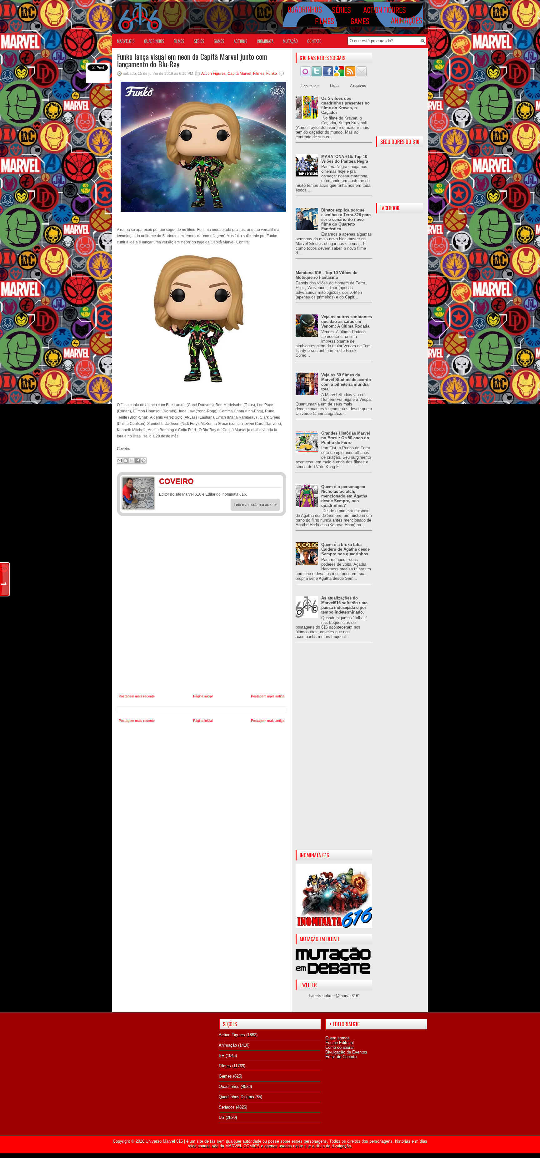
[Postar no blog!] (125, 460)
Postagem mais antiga (267, 696)
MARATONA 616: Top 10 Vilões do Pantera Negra (344, 159)
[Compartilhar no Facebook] (137, 460)
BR (221, 1055)
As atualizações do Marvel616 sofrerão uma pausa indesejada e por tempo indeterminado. (344, 605)
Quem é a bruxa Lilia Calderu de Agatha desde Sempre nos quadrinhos (345, 549)
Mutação (290, 41)
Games (225, 1076)
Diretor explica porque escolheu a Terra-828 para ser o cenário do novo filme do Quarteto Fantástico (346, 219)
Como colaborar (339, 1047)
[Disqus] (201, 605)
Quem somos (337, 1038)
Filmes (258, 73)
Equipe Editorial (339, 1042)
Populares (310, 86)
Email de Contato (341, 1056)
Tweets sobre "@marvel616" (334, 995)
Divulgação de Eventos (346, 1052)
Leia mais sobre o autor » (255, 504)
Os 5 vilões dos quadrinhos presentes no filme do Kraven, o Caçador (345, 105)
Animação (228, 1045)
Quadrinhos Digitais (236, 1096)
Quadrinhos (229, 1086)
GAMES (219, 41)
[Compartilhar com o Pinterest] (143, 460)
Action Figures (213, 73)
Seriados (227, 1107)
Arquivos (358, 86)
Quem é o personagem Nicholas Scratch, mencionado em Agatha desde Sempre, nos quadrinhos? (344, 496)
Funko (271, 73)
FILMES (179, 41)
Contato (314, 41)
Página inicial (202, 696)
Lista (334, 86)
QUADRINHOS (154, 41)
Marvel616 (126, 41)
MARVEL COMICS (242, 1146)
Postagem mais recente (137, 696)
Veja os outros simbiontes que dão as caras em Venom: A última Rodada (346, 321)
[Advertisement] (334, 751)
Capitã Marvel (239, 73)
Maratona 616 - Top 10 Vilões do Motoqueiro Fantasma (327, 275)
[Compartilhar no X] (131, 460)
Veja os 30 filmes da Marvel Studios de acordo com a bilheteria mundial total (346, 382)
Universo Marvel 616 (164, 1141)
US (221, 1117)
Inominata (265, 41)
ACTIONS (241, 41)
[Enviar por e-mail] (120, 460)
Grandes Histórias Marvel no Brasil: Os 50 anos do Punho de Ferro (345, 438)
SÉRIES (199, 41)
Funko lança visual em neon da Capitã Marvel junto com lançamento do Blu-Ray (192, 60)
